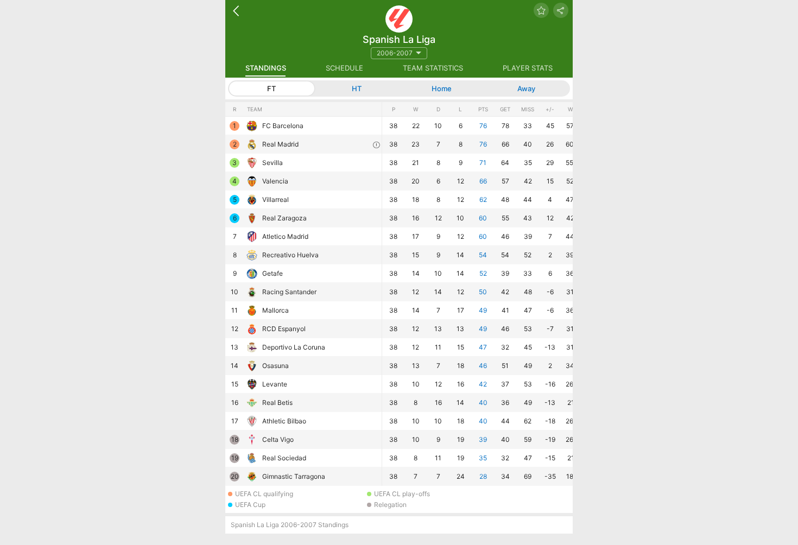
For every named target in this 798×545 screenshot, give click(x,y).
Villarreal (275, 199)
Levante (274, 384)
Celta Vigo (278, 439)
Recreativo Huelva (290, 255)
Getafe (272, 273)
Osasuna (275, 366)
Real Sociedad (284, 458)
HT (357, 88)
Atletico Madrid (285, 236)
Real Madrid (280, 144)
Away (526, 88)
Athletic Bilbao (284, 421)
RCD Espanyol (284, 329)
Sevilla (272, 163)
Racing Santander (289, 292)
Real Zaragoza (284, 218)
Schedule (344, 68)
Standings (265, 68)
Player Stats (528, 68)
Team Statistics (433, 68)
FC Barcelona (282, 126)
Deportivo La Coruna (293, 347)
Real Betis (277, 402)
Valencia (275, 181)
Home (442, 88)
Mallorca (275, 310)
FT (271, 88)
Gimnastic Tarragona (293, 476)
